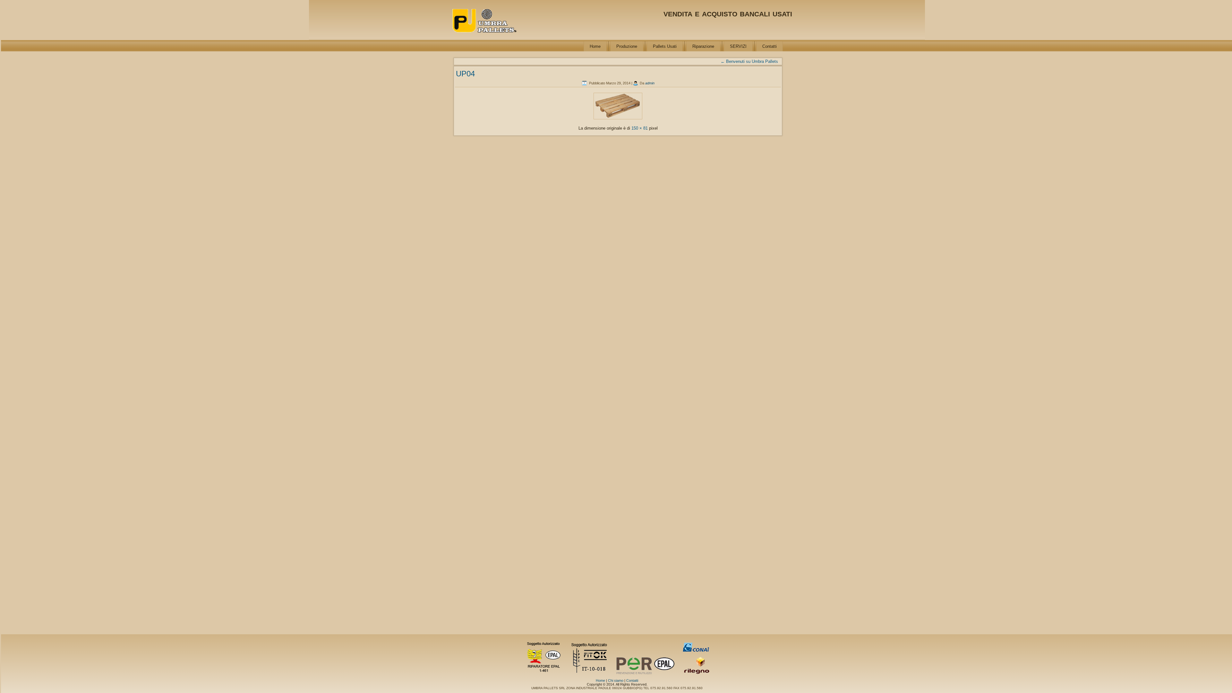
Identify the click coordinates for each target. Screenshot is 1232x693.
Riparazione (703, 46)
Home (595, 46)
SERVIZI (738, 46)
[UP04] (618, 119)
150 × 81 (639, 128)
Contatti (769, 46)
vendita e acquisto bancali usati (727, 13)
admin (649, 83)
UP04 (465, 73)
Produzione (626, 46)
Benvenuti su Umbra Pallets (749, 61)
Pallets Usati (665, 46)
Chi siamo (615, 680)
